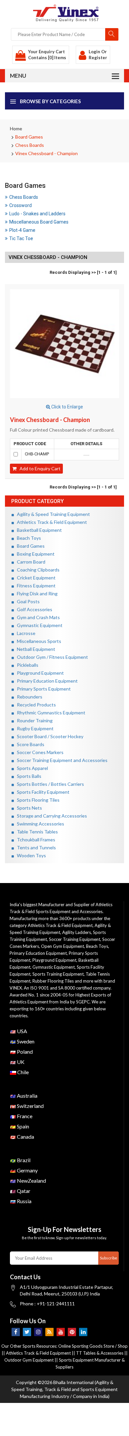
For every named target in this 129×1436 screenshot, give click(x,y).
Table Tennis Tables (36, 831)
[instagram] (38, 1332)
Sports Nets (28, 808)
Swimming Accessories (39, 823)
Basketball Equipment (38, 530)
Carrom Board (29, 562)
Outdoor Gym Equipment (29, 1360)
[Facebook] (16, 1332)
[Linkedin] (83, 1332)
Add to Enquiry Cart (39, 468)
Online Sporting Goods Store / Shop (93, 1346)
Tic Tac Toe (21, 238)
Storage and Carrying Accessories (50, 816)
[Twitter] (27, 1332)
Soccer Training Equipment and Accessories (61, 760)
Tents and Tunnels (35, 847)
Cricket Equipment (35, 577)
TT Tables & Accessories (99, 1353)
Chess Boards (29, 145)
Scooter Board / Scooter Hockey (48, 736)
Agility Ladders (76, 932)
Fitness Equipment (35, 585)
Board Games (29, 137)
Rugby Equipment (34, 728)
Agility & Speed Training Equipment (52, 514)
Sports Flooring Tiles (37, 800)
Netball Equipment (34, 649)
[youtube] (61, 1332)
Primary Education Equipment (46, 681)
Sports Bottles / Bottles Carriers (49, 784)
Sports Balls (27, 776)
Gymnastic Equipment (38, 625)
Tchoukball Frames (34, 839)
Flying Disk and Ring (36, 593)
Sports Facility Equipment (41, 792)
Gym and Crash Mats (37, 617)
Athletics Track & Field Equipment (50, 522)
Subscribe (108, 1257)
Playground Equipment (39, 673)
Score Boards (29, 744)
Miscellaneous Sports (37, 641)
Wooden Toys (30, 855)
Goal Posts (27, 601)
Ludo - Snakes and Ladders (37, 213)
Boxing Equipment (34, 554)
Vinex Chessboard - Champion (46, 153)
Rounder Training (33, 720)
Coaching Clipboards (37, 569)
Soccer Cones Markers (39, 752)
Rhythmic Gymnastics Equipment (49, 712)
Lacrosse (24, 633)
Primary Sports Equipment (42, 689)
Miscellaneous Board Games (38, 222)
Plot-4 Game (22, 230)
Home (16, 128)
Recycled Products (35, 704)
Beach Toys (27, 538)
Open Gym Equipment (62, 946)
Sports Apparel (31, 768)
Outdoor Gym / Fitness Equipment (51, 657)
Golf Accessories (33, 609)
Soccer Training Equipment (74, 939)
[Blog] (49, 1332)
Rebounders (28, 696)
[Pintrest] (72, 1332)
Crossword (20, 205)
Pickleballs (26, 665)
